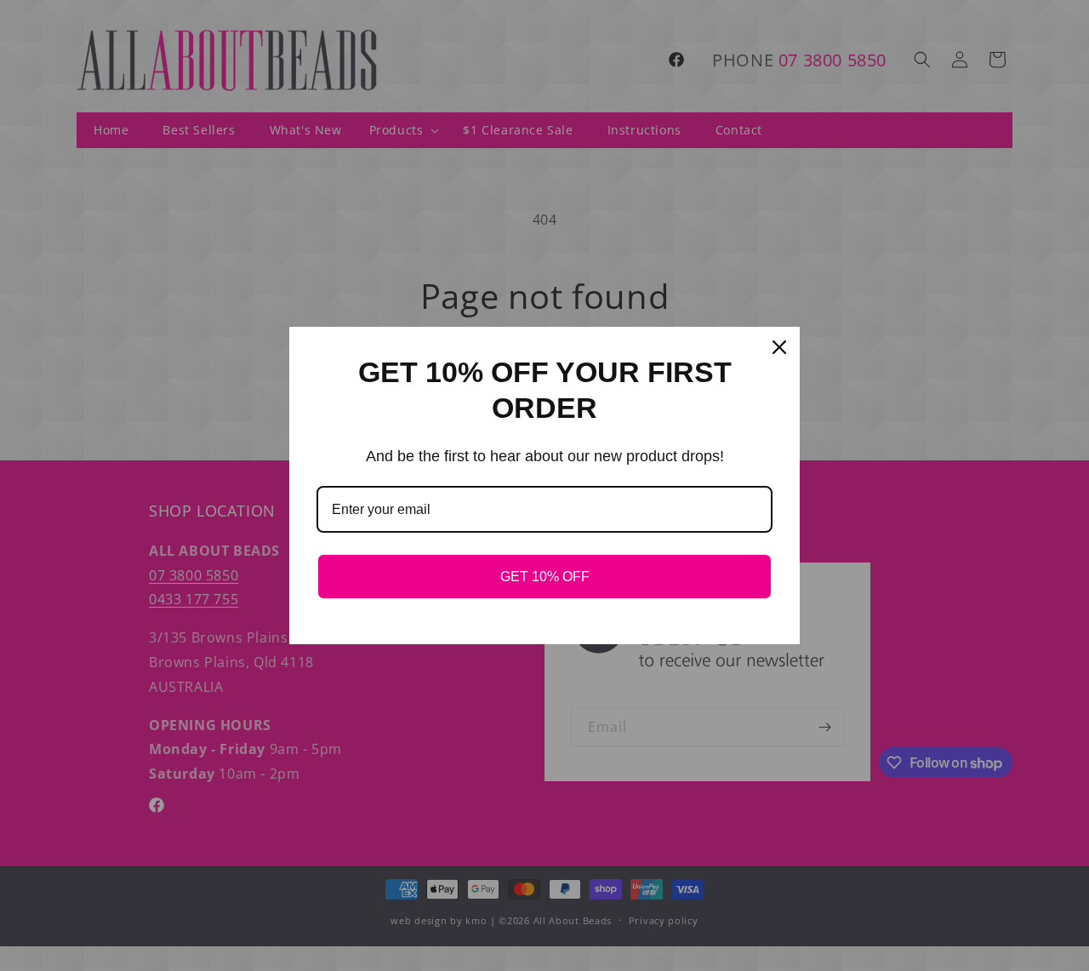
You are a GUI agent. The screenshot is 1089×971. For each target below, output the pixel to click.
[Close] (779, 347)
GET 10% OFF (545, 576)
